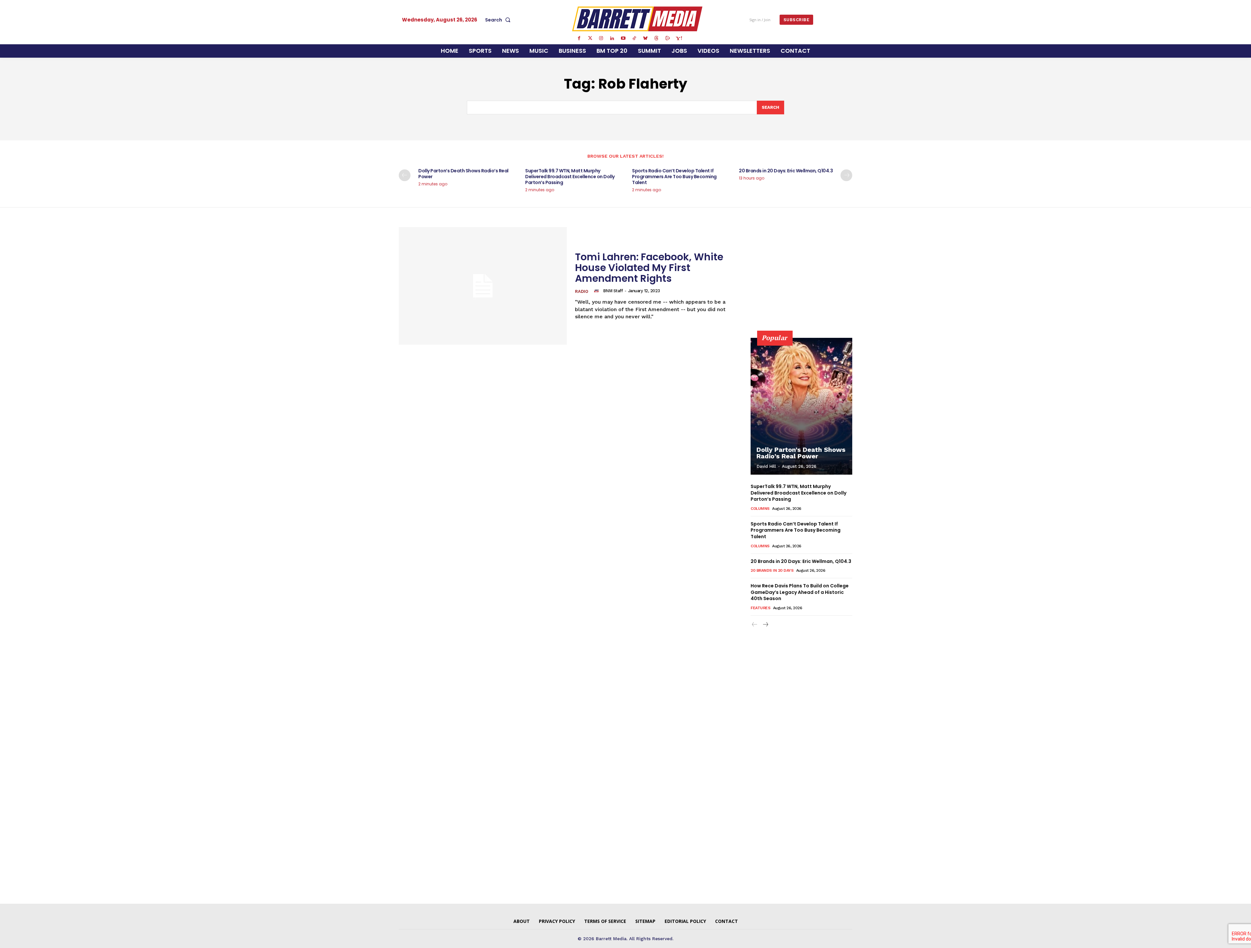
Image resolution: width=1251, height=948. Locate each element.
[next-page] (846, 175)
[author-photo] (597, 291)
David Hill (766, 466)
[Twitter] (590, 38)
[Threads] (656, 38)
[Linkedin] (612, 38)
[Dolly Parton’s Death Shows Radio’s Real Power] (801, 406)
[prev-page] (404, 175)
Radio (581, 291)
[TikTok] (634, 38)
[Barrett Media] (637, 19)
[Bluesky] (645, 38)
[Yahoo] (678, 38)
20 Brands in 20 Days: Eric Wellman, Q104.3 (786, 170)
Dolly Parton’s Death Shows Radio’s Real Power (463, 173)
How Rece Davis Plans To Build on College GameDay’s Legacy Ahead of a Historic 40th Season (800, 592)
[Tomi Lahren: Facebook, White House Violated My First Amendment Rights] (483, 286)
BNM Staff (613, 290)
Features (760, 608)
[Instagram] (601, 38)
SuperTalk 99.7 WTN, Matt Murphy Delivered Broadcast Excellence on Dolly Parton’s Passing (570, 176)
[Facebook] (578, 38)
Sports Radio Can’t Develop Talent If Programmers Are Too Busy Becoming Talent (674, 176)
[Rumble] (667, 38)
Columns (760, 508)
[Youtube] (623, 38)
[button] (499, 20)
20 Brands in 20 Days (772, 570)
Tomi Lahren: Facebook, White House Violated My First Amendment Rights (649, 267)
